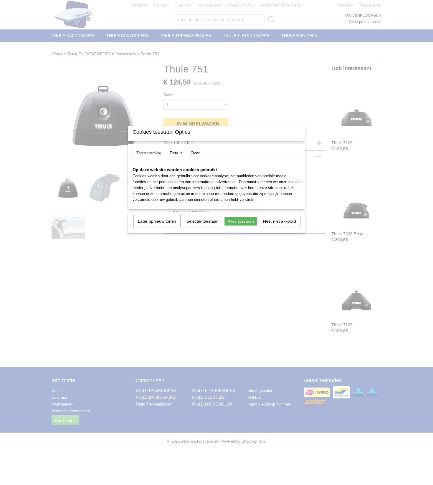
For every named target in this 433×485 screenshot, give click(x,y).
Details (176, 152)
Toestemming (148, 152)
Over (195, 152)
